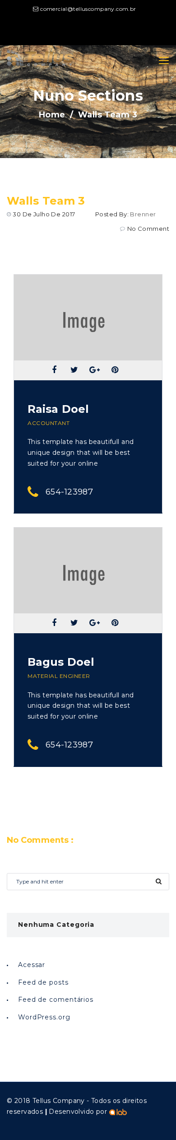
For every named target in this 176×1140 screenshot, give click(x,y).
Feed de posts (43, 982)
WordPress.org (44, 1017)
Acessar (31, 965)
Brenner (143, 214)
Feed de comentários (55, 999)
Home (52, 115)
